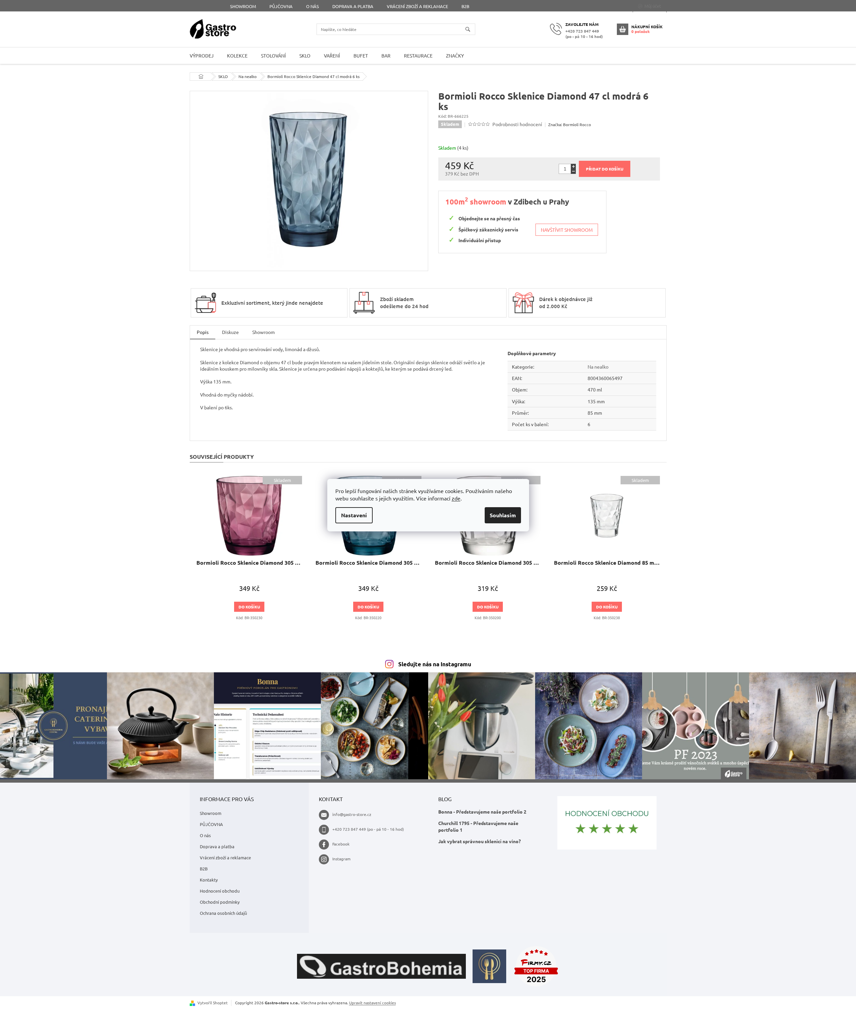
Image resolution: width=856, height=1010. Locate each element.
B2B (465, 6)
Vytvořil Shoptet (212, 1002)
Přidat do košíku (604, 169)
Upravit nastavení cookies (372, 1002)
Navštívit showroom (567, 230)
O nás (312, 6)
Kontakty (209, 880)
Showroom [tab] (263, 332)
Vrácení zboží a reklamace (417, 6)
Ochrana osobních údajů (223, 913)
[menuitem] (201, 55)
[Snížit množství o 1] (573, 171)
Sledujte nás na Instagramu (434, 664)
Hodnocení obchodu (219, 891)
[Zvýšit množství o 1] (573, 166)
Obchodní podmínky (219, 902)
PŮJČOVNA (281, 6)
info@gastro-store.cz (351, 814)
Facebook (340, 844)
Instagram (341, 858)
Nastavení (354, 515)
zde (456, 498)
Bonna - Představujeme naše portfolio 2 (482, 812)
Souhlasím (503, 515)
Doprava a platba (352, 6)
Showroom (243, 6)
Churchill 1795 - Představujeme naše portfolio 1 (478, 826)
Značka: (569, 124)
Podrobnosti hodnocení (517, 124)
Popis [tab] (203, 332)
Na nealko (598, 367)
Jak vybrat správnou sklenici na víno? (479, 841)
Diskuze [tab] (230, 332)
